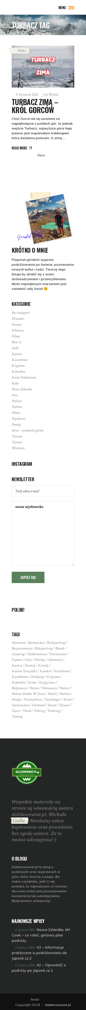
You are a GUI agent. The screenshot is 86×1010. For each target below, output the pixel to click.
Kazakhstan (20, 676)
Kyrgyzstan (47, 682)
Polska (22, 50)
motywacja (19, 688)
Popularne (18, 418)
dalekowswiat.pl (58, 1005)
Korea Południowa (24, 377)
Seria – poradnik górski (28, 430)
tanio (16, 710)
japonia (17, 665)
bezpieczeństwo (22, 648)
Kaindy (43, 665)
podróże (65, 693)
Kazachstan (20, 359)
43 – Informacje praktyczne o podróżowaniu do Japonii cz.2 (39, 953)
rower (67, 699)
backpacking (56, 642)
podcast (65, 688)
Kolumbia (18, 371)
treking (39, 710)
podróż (52, 693)
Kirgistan (18, 365)
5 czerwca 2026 (25, 929)
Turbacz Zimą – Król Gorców (35, 105)
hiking (39, 659)
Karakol (45, 671)
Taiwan (17, 436)
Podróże (17, 406)
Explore (17, 659)
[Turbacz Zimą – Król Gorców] (43, 67)
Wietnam (18, 448)
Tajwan (17, 442)
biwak (59, 648)
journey (30, 665)
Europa (17, 324)
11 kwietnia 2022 (26, 94)
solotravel (38, 705)
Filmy (16, 336)
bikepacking (43, 648)
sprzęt (52, 705)
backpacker (36, 642)
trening (17, 716)
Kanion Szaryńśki (24, 671)
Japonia (17, 353)
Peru (15, 395)
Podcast (17, 401)
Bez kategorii (21, 312)
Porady (16, 424)
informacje (54, 659)
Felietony (18, 330)
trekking (53, 710)
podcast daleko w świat (28, 693)
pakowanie (49, 688)
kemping (37, 676)
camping (18, 654)
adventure (18, 642)
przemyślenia (33, 699)
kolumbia (18, 682)
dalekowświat (36, 654)
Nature (34, 688)
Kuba (15, 383)
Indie (15, 348)
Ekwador (18, 318)
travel (27, 710)
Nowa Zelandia (22, 389)
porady (16, 699)
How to (16, 342)
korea (32, 682)
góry (28, 659)
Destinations (57, 654)
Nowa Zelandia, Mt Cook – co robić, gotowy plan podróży (41, 935)
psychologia (52, 699)
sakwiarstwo (20, 705)
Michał (51, 94)
